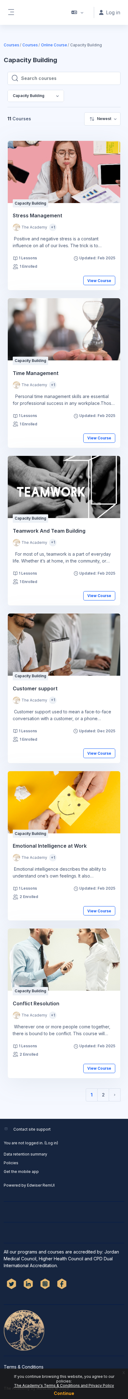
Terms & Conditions (23, 1366)
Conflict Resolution (36, 1003)
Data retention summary (25, 1154)
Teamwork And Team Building (49, 531)
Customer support (35, 688)
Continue (64, 1393)
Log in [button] (113, 12)
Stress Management (37, 215)
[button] (77, 12)
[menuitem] (102, 119)
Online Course (54, 45)
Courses (11, 45)
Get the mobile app (21, 1171)
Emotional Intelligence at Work (50, 846)
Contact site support (32, 1129)
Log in (51, 1143)
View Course (99, 280)
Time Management (35, 373)
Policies (11, 1162)
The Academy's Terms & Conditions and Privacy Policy (64, 1385)
